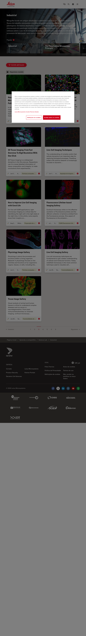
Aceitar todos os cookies (51, 117)
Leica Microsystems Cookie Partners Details (27, 112)
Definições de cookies (34, 117)
